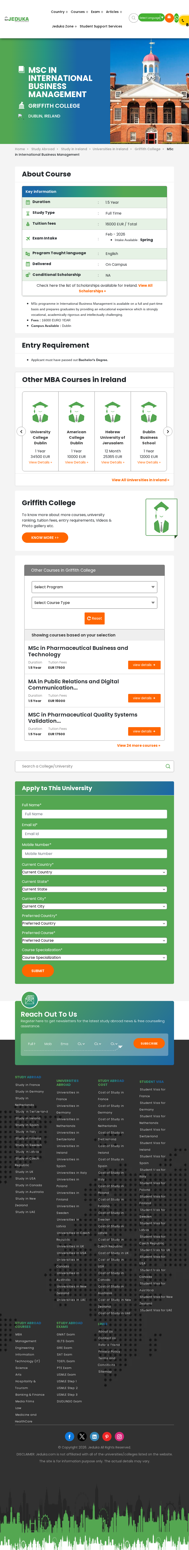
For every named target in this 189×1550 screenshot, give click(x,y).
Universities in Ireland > (113, 149)
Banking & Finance (30, 1395)
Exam (95, 11)
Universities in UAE (71, 1300)
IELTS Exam (65, 1341)
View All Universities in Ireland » (140, 480)
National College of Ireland (149, 437)
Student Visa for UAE (156, 1310)
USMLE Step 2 (67, 1388)
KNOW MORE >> (45, 537)
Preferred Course (38, 932)
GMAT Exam (66, 1334)
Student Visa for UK (155, 1250)
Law (18, 1408)
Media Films (24, 1401)
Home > (22, 149)
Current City (34, 898)
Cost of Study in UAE (114, 1313)
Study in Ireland (28, 1118)
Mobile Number (36, 844)
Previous (21, 431)
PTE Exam (64, 1368)
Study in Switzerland (31, 1112)
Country (58, 11)
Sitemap (105, 1372)
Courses (78, 11)
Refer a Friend (109, 1345)
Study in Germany (29, 1091)
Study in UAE (25, 1212)
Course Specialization (42, 950)
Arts (18, 1375)
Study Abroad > (45, 149)
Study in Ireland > (77, 149)
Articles (112, 11)
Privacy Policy (109, 1351)
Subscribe (149, 1043)
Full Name (31, 805)
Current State (35, 881)
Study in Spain (27, 1125)
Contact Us (107, 1338)
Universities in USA (71, 1253)
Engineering (24, 1348)
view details (143, 665)
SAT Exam (64, 1354)
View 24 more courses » (138, 745)
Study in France (27, 1085)
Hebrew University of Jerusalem (76, 437)
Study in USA (25, 1178)
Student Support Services (101, 26)
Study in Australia (29, 1192)
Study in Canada (28, 1185)
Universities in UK (70, 1246)
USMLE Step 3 (67, 1395)
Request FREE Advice (169, 18)
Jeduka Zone (63, 26)
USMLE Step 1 (67, 1381)
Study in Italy (25, 1132)
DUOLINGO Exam (69, 1401)
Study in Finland (28, 1138)
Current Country (38, 864)
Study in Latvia (27, 1152)
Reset (96, 618)
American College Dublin (40, 437)
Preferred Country (39, 915)
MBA (18, 1334)
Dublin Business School (112, 437)
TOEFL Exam (66, 1361)
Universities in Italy (72, 1173)
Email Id (30, 824)
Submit (37, 970)
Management (25, 1341)
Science (21, 1368)
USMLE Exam (66, 1375)
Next (167, 431)
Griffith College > (150, 149)
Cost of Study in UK (113, 1253)
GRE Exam (64, 1348)
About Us (105, 1331)
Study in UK (24, 1172)
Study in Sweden (28, 1145)
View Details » (40, 462)
